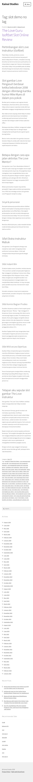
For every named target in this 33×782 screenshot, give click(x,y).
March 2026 (7, 534)
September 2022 (8, 658)
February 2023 (8, 643)
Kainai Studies (10, 4)
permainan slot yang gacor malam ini (12, 481)
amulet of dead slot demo (12, 461)
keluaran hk (5, 726)
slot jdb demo (24, 490)
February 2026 (8, 537)
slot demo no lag (6, 490)
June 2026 (6, 525)
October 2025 (7, 549)
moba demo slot (9, 479)
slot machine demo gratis (21, 492)
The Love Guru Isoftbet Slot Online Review (15, 35)
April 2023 (6, 637)
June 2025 (6, 559)
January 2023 (7, 646)
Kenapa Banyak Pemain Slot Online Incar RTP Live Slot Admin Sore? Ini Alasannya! (16, 687)
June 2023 (6, 631)
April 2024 (6, 601)
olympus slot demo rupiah (21, 479)
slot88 (3, 741)
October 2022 (7, 655)
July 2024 (6, 592)
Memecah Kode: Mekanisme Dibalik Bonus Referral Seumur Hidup (15, 697)
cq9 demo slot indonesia (12, 467)
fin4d (3, 722)
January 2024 (7, 610)
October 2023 (7, 619)
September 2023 (8, 622)
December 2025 (8, 543)
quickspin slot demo (21, 483)
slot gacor (5, 734)
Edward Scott (21, 27)
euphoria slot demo (16, 475)
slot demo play (16, 490)
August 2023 (7, 625)
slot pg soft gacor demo (8, 494)
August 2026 (7, 522)
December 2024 (8, 577)
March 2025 (7, 568)
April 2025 (6, 565)
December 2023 (8, 613)
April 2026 (6, 531)
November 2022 (8, 652)
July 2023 (6, 628)
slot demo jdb (25, 487)
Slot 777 (9, 459)
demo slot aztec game (8, 469)
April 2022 (6, 664)
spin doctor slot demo (8, 498)
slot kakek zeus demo (8, 492)
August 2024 (7, 589)
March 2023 (7, 640)
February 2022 (8, 670)
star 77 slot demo (19, 498)
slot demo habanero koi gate (13, 487)
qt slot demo (11, 483)
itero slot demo (9, 477)
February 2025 (8, 571)
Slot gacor (5, 756)
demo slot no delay (17, 471)
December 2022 (8, 649)
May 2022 (6, 661)
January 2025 (7, 574)
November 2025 (8, 546)
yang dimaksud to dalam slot (21, 500)
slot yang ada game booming (22, 496)
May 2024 (6, 598)
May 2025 (6, 562)
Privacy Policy (6, 772)
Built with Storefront (18, 772)
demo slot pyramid (17, 473)
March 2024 (7, 604)
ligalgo (4, 749)
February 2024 (8, 607)
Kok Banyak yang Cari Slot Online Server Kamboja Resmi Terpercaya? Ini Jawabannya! (16, 692)
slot (3, 730)
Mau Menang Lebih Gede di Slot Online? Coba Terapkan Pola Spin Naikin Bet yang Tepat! (16, 702)
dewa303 (4, 737)
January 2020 (7, 673)
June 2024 (6, 595)
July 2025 (6, 556)
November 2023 (8, 616)
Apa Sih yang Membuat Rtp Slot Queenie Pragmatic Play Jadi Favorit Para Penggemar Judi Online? (16, 707)
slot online (5, 745)
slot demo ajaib (18, 485)
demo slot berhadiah (20, 469)
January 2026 (7, 540)
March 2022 (7, 667)
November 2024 (8, 580)
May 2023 (6, 634)
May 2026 (6, 528)
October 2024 (7, 583)
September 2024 (8, 586)
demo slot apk (24, 467)
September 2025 (8, 552)
